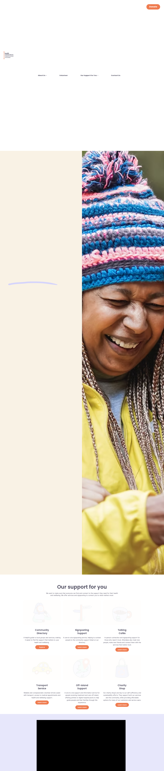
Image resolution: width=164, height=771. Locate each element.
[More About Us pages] (46, 75)
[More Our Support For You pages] (97, 75)
